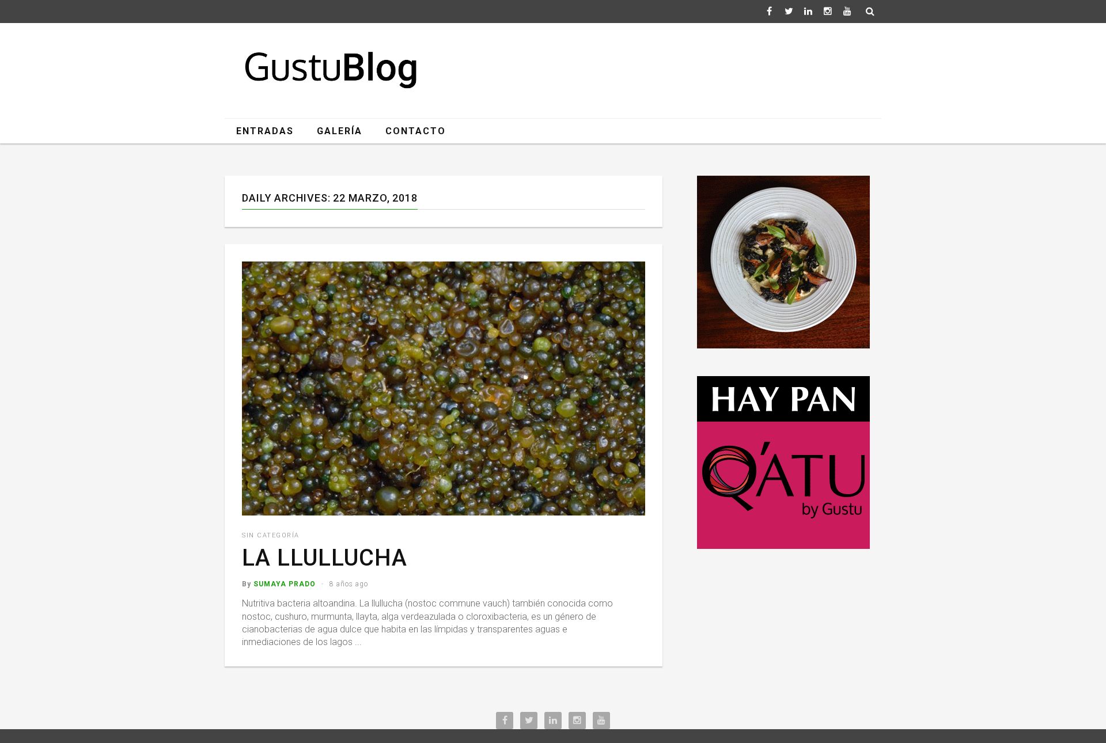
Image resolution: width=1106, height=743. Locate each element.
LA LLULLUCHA (324, 557)
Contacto (415, 131)
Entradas (265, 131)
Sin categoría (271, 535)
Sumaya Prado (284, 584)
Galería (339, 131)
